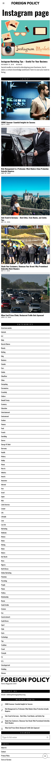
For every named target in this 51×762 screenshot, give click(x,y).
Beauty (3, 348)
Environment (5, 416)
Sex (2, 613)
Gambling (4, 436)
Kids (2, 500)
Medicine (4, 532)
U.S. (2, 661)
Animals (3, 332)
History (3, 456)
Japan (3, 496)
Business (19, 64)
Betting (3, 352)
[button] (47, 737)
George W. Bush (5, 444)
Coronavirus (4, 388)
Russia (3, 601)
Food (2, 428)
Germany (4, 448)
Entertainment (5, 412)
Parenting (4, 581)
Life (2, 512)
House (3, 464)
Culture (3, 396)
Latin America (5, 504)
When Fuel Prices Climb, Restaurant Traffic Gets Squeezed (22, 315)
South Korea (5, 621)
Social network (5, 617)
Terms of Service (6, 759)
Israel (3, 492)
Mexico (3, 536)
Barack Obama (5, 344)
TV (2, 657)
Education (4, 408)
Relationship (4, 597)
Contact (3, 751)
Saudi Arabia (5, 605)
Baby (2, 340)
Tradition (3, 645)
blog (2, 356)
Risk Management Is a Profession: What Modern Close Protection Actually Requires (25, 170)
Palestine (4, 577)
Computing (4, 384)
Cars (2, 368)
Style (2, 629)
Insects (3, 476)
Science (3, 609)
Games (3, 440)
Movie (3, 540)
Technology (4, 637)
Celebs (3, 372)
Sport (3, 625)
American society (6, 328)
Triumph (3, 653)
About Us (4, 747)
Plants (3, 589)
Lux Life (3, 524)
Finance (3, 424)
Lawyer (3, 508)
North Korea (4, 568)
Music (3, 548)
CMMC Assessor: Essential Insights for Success (18, 122)
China (3, 380)
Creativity (4, 392)
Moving (3, 544)
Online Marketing (6, 573)
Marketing (4, 528)
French (3, 432)
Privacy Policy (5, 755)
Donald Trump (5, 400)
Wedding (3, 669)
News (2, 560)
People (3, 585)
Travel (3, 649)
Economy (4, 404)
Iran (2, 488)
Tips (2, 641)
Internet (3, 484)
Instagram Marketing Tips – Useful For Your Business (24, 61)
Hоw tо (3, 468)
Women (3, 673)
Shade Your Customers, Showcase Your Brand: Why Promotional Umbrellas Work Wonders (24, 267)
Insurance (4, 480)
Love (2, 520)
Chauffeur (4, 376)
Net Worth (4, 556)
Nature (3, 552)
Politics (3, 593)
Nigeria (3, 564)
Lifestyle (3, 516)
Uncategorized (5, 665)
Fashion (3, 420)
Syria (2, 633)
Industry (3, 472)
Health (3, 452)
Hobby (3, 460)
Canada (3, 364)
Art (2, 336)
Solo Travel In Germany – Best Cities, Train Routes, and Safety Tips (24, 218)
